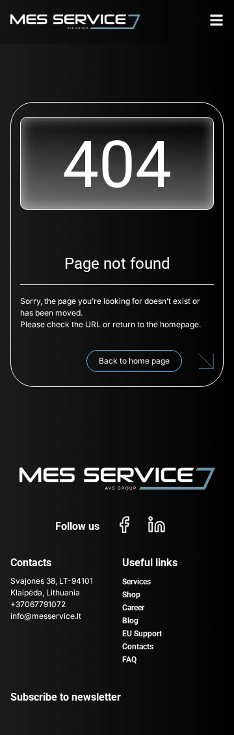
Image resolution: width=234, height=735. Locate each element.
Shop (131, 594)
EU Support (142, 633)
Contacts (137, 646)
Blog (130, 620)
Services (136, 581)
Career (133, 607)
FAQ (129, 659)
